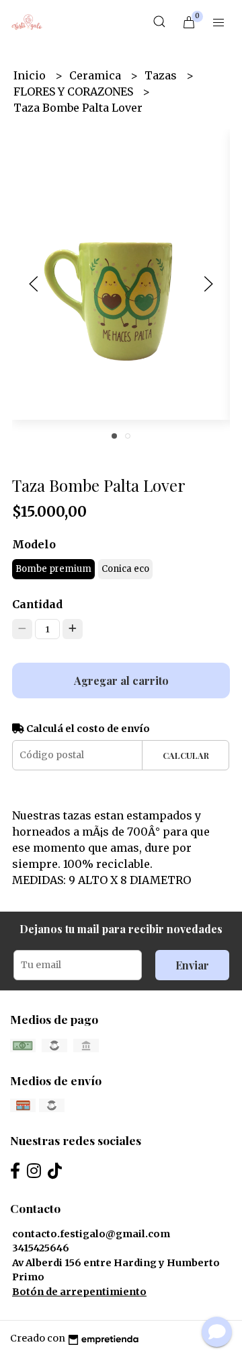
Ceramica (96, 75)
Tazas (162, 75)
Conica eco (125, 569)
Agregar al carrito (121, 680)
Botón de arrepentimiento (79, 1292)
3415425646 (40, 1248)
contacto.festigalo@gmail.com (91, 1234)
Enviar (192, 965)
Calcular (186, 755)
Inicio (30, 75)
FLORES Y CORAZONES (74, 91)
